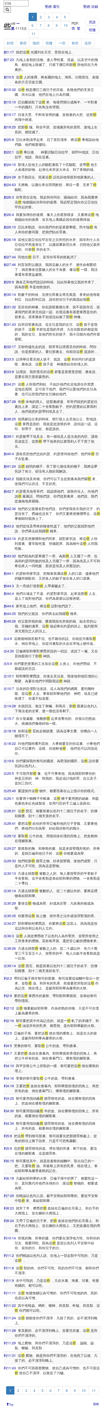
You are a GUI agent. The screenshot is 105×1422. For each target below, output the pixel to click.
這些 (87, 42)
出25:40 (10, 790)
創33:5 (9, 359)
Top (11, 1404)
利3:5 (8, 1033)
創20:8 (9, 139)
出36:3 (9, 935)
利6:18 (9, 1178)
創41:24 (10, 466)
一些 (62, 42)
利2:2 (8, 978)
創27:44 (10, 256)
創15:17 (10, 114)
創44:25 (10, 613)
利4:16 (9, 1078)
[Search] (7, 9)
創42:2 (9, 478)
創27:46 (10, 264)
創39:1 (9, 436)
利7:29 (9, 1195)
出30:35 (10, 915)
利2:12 (9, 1008)
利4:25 (9, 1098)
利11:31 (10, 1355)
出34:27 (10, 923)
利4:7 (8, 1053)
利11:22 (10, 1305)
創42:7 (9, 491)
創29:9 (9, 281)
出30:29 (10, 903)
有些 (75, 42)
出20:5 (9, 773)
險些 (36, 42)
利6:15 (9, 1160)
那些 (23, 42)
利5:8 (8, 1135)
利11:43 (10, 1367)
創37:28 (10, 401)
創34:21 (10, 384)
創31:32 (10, 306)
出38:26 (10, 948)
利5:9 (8, 1148)
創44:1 (9, 573)
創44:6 (9, 605)
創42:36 (10, 508)
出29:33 (10, 860)
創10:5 (9, 77)
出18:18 (10, 730)
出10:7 (9, 688)
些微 (92, 29)
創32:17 (10, 346)
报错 (96, 1404)
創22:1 (9, 152)
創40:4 (9, 453)
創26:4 (9, 214)
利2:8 (8, 995)
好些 (10, 42)
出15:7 (9, 718)
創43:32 (10, 555)
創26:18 (10, 239)
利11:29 (10, 1342)
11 (33, 33)
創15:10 (10, 102)
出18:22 (10, 743)
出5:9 (8, 663)
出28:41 (10, 823)
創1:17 (9, 52)
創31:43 (10, 324)
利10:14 (10, 1237)
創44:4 (9, 593)
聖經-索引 (52, 6)
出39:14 (10, 965)
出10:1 (9, 676)
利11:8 (9, 1267)
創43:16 (10, 538)
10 (66, 25)
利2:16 (9, 1020)
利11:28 (10, 1330)
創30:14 (10, 294)
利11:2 (9, 1255)
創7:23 (9, 59)
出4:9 (8, 638)
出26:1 (9, 798)
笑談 (92, 21)
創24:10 (10, 164)
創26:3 (9, 197)
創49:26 (10, 621)
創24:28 (10, 177)
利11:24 (10, 1317)
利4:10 (9, 1065)
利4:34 (9, 1123)
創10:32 (10, 89)
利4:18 (9, 1085)
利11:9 (9, 1280)
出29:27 (10, 848)
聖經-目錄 (90, 6)
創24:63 (10, 184)
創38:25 (10, 418)
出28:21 (10, 810)
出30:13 (10, 873)
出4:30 (9, 651)
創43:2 (9, 526)
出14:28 (10, 705)
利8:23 (9, 1208)
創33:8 (9, 371)
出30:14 (10, 890)
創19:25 (10, 127)
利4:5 (8, 1045)
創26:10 (10, 227)
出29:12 (10, 835)
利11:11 (10, 1292)
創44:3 (9, 585)
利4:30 (9, 1110)
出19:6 (9, 760)
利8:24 (9, 1220)
